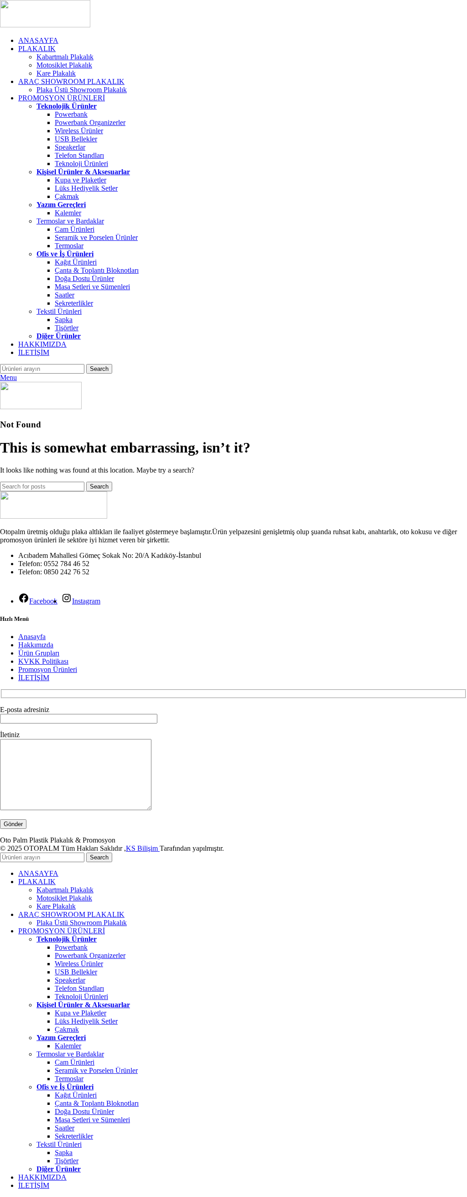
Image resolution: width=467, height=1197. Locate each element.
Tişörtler (66, 328)
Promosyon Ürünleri (47, 669)
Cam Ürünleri (74, 229)
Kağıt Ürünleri (76, 262)
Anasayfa (32, 636)
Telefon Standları (79, 155)
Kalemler (68, 213)
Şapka (64, 319)
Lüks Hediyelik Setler (86, 188)
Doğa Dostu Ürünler (84, 278)
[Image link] (53, 516)
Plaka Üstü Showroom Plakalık (81, 90)
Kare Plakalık (56, 73)
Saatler (64, 295)
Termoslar (69, 246)
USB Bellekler (76, 139)
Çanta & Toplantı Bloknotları (97, 270)
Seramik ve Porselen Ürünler (96, 237)
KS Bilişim (143, 848)
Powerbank (71, 114)
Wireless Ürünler (79, 131)
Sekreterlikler (74, 303)
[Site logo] (45, 25)
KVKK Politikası (43, 661)
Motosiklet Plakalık (64, 65)
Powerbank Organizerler (90, 122)
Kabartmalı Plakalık (64, 57)
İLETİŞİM (33, 678)
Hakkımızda (35, 645)
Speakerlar (70, 147)
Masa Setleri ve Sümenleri (92, 287)
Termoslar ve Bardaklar (70, 221)
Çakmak (67, 196)
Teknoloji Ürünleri (81, 163)
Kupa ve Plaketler (80, 180)
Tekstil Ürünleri (59, 311)
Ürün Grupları (38, 653)
